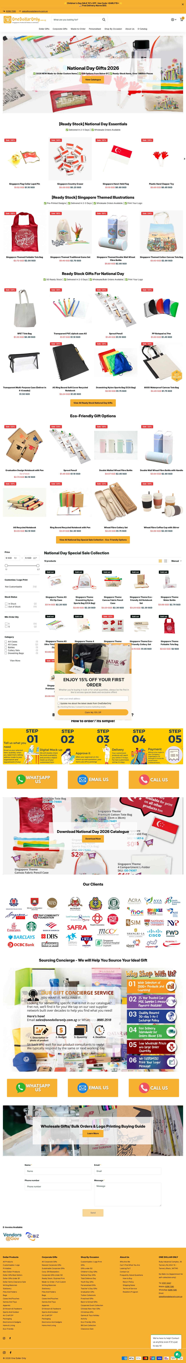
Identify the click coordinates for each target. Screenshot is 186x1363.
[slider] (6, 565)
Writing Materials (10, 1285)
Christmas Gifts (87, 1312)
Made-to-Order (78, 29)
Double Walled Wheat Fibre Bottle (115, 470)
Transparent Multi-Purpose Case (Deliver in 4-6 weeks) (24, 389)
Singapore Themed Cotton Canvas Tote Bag (161, 257)
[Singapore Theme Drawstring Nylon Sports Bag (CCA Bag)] (84, 581)
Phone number (32, 1180)
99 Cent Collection (88, 1325)
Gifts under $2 (86, 1268)
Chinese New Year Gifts (90, 1309)
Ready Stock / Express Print (53, 1278)
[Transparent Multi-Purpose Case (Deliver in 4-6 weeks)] (24, 362)
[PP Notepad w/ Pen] (161, 308)
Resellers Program (130, 1292)
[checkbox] (21, 586)
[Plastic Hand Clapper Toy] (161, 158)
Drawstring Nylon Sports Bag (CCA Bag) (116, 387)
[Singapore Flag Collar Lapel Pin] (24, 158)
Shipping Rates (129, 1285)
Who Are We (125, 1262)
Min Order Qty (12, 617)
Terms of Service (130, 1288)
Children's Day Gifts (89, 1272)
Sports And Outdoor (11, 1312)
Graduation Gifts (87, 1292)
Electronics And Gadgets (52, 1322)
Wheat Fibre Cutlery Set (116, 527)
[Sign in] (173, 19)
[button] (184, 158)
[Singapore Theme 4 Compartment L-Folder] (84, 625)
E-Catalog (142, 29)
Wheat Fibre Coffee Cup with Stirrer (161, 527)
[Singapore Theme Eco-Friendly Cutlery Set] (141, 625)
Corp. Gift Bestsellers (50, 1272)
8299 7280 (11, 11)
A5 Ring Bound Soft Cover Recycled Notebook (70, 389)
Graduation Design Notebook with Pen (25, 470)
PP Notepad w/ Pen (161, 333)
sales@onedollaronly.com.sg (35, 11)
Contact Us (124, 1272)
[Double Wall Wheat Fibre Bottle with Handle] (161, 445)
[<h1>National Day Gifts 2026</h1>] (93, 74)
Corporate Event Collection (92, 1305)
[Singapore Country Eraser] (70, 158)
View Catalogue (93, 79)
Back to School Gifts (89, 1302)
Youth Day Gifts (87, 1282)
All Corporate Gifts (49, 1262)
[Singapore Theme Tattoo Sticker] (113, 625)
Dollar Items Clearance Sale (14, 1282)
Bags (5, 1295)
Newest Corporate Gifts (51, 1265)
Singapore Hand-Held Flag (116, 184)
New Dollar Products (11, 1272)
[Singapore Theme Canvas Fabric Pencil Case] (113, 581)
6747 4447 (166, 1283)
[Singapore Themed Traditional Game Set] (70, 232)
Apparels (6, 1305)
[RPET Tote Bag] (24, 308)
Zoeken (104, 19)
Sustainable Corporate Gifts (53, 1268)
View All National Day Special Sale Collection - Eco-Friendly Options (93, 539)
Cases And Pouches (11, 1298)
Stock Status (11, 597)
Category (9, 637)
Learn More (93, 1133)
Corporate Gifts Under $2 (52, 1275)
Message (99, 1180)
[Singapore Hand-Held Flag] (115, 158)
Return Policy (128, 1282)
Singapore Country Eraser (70, 184)
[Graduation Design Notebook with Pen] (24, 445)
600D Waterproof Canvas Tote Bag (161, 387)
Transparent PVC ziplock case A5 (70, 333)
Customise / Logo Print (16, 580)
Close (183, 4)
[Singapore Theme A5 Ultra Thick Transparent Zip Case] (56, 625)
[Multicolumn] (32, 780)
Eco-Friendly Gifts (88, 1322)
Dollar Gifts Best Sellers (12, 1275)
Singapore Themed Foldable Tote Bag (24, 257)
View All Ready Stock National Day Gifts (93, 403)
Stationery (7, 1288)
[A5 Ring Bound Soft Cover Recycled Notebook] (70, 362)
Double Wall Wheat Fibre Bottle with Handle (161, 470)
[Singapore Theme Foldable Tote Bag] (169, 625)
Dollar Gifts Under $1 (11, 1278)
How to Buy (127, 1278)
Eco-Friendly (8, 1329)
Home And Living (49, 1325)
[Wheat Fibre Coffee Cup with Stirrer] (161, 502)
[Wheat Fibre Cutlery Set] (115, 502)
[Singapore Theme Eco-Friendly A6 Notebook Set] (141, 581)
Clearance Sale (87, 1329)
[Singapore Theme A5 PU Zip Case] (56, 581)
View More (15, 660)
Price (7, 552)
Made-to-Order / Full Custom (54, 1282)
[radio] (160, 561)
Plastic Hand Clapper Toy (161, 184)
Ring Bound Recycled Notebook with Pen (70, 527)
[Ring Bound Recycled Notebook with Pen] (70, 502)
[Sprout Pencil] (115, 308)
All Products (8, 1262)
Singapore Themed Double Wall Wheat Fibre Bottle (116, 258)
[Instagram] (4, 1338)
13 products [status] (50, 561)
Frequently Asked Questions (131, 1275)
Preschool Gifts (87, 1298)
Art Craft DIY (8, 1315)
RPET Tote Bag (24, 333)
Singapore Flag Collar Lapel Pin (24, 184)
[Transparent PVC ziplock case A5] (70, 308)
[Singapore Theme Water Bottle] (169, 581)
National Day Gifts (88, 1275)
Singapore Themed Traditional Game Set (70, 257)
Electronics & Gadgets (12, 1322)
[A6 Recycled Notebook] (24, 502)
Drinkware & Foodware (12, 1309)
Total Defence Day (88, 1278)
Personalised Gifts (88, 1285)
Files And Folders (10, 1292)
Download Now (93, 838)
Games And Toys (10, 1302)
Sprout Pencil (115, 333)
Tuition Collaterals (88, 1295)
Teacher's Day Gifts (89, 1288)
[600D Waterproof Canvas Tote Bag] (161, 362)
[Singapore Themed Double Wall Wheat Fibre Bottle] (115, 232)
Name (28, 1165)
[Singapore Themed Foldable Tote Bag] (24, 232)
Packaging (7, 1319)
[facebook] (10, 1338)
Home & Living (9, 1325)
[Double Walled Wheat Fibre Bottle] (115, 445)
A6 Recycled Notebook (24, 527)
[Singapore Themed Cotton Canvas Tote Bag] (161, 232)
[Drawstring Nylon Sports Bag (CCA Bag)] (115, 362)
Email (97, 1165)
